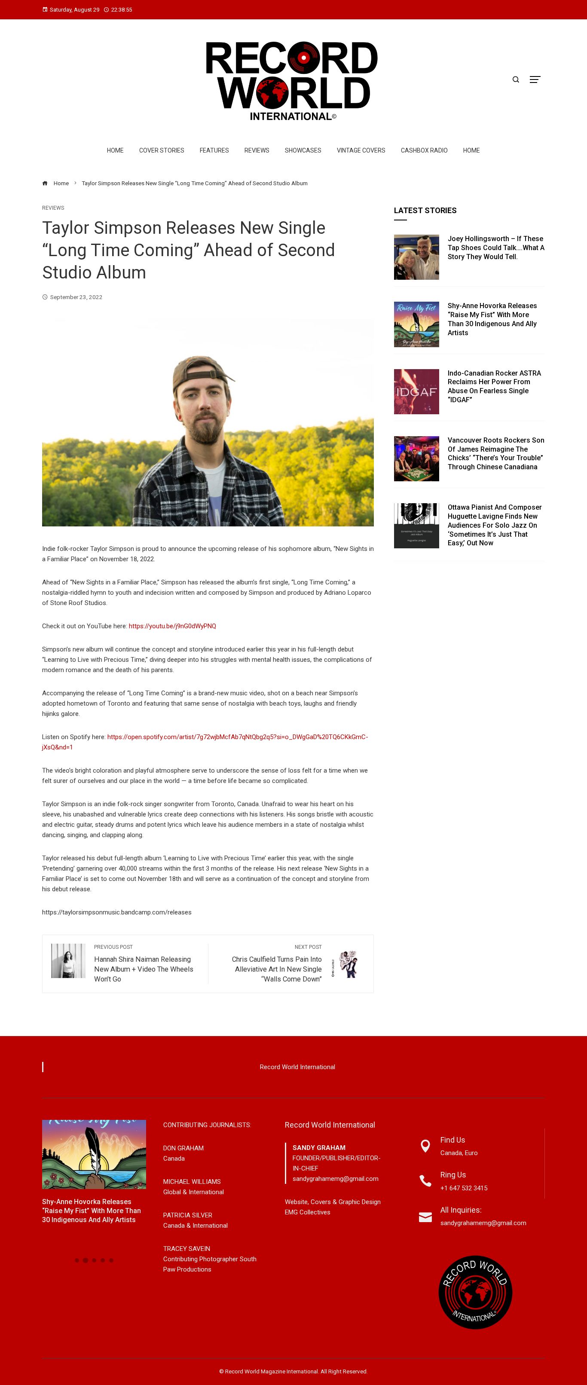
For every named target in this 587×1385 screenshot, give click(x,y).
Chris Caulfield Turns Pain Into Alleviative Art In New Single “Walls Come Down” (277, 963)
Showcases (303, 150)
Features (214, 150)
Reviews (257, 150)
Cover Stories (161, 150)
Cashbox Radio (424, 150)
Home (115, 150)
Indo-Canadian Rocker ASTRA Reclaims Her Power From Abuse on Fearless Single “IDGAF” (494, 386)
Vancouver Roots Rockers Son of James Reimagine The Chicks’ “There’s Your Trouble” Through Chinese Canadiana (496, 453)
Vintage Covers (361, 150)
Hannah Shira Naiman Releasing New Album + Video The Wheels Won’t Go (143, 963)
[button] (77, 1260)
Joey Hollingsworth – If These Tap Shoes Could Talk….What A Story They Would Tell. (496, 248)
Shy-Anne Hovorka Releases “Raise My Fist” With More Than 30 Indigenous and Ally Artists (492, 319)
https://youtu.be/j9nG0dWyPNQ (172, 626)
